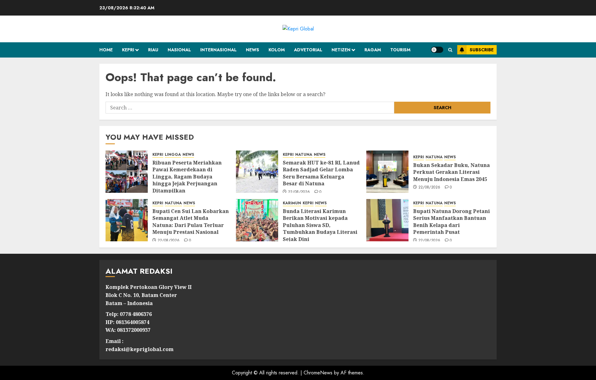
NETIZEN (341, 50)
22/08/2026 (299, 192)
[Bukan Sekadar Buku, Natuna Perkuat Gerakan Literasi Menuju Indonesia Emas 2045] (387, 172)
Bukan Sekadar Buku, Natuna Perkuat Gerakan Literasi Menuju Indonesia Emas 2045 (451, 172)
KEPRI (128, 50)
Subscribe (482, 50)
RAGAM (372, 50)
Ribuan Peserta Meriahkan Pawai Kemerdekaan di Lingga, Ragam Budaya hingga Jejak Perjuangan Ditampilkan (187, 176)
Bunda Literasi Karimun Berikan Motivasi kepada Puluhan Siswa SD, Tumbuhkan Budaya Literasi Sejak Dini (320, 225)
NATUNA (303, 154)
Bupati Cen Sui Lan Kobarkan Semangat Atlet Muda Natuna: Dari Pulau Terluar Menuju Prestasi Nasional (190, 221)
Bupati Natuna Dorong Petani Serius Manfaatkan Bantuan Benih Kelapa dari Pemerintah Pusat (451, 221)
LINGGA (173, 154)
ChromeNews (318, 372)
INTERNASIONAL (218, 50)
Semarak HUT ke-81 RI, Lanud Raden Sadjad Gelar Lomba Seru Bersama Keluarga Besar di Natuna (321, 173)
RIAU (153, 50)
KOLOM (277, 50)
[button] (450, 50)
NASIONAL (179, 50)
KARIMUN (292, 203)
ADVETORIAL (308, 50)
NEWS (252, 50)
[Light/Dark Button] (437, 50)
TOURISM (400, 50)
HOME (106, 50)
